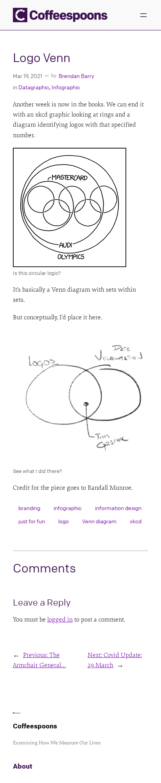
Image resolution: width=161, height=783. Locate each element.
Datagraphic (33, 86)
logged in (60, 620)
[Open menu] (143, 15)
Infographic (66, 86)
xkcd (135, 520)
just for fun (31, 520)
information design (118, 507)
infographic (68, 507)
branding (29, 507)
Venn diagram (99, 520)
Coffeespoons (35, 726)
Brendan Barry (76, 75)
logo (63, 520)
